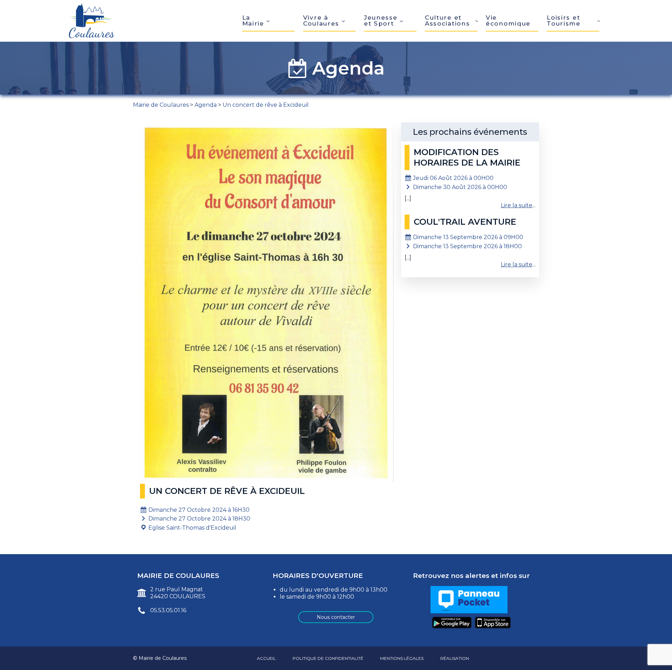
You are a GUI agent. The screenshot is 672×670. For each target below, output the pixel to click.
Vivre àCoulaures (321, 20)
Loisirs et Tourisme (564, 20)
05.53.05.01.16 (168, 610)
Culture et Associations (447, 20)
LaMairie (253, 20)
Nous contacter (336, 617)
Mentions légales (402, 658)
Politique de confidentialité (328, 658)
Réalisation (454, 658)
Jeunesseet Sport (381, 20)
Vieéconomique (508, 20)
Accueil (266, 658)
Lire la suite (516, 205)
